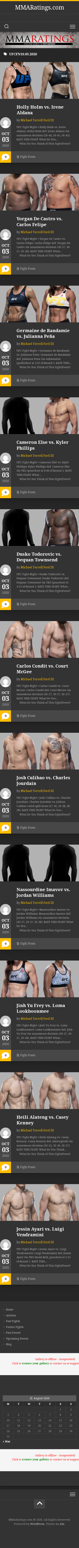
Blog (9, 1344)
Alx (62, 1524)
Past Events (13, 1332)
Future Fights (15, 1327)
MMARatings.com (39, 7)
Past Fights (13, 1321)
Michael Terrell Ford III (37, 120)
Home (9, 1309)
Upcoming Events (17, 1338)
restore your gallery (35, 1363)
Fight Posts (27, 157)
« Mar (6, 1441)
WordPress (37, 1524)
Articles (11, 1315)
